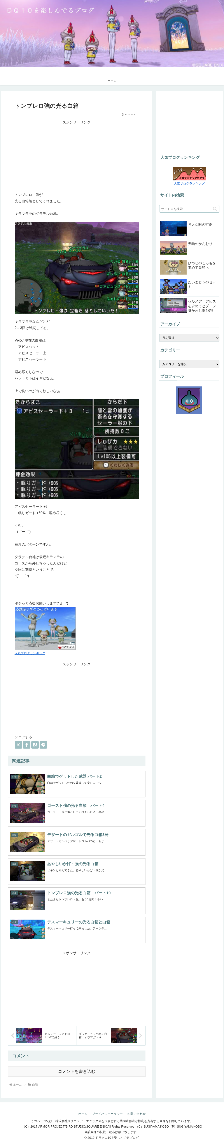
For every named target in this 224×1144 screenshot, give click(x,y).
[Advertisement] (77, 156)
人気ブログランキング (30, 653)
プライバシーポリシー (107, 1114)
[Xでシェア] (18, 745)
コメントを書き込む (76, 1071)
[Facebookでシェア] (26, 745)
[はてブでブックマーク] (35, 745)
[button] (215, 208)
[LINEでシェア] (43, 745)
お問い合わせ (136, 1114)
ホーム (83, 1114)
